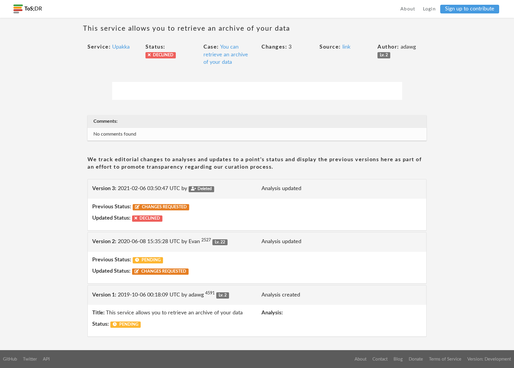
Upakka (121, 47)
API (46, 359)
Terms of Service (445, 359)
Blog (398, 359)
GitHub (10, 359)
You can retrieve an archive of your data (225, 54)
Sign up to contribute (469, 9)
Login (429, 9)
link (346, 47)
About (408, 9)
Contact (380, 359)
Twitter (30, 359)
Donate (416, 359)
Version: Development (489, 359)
